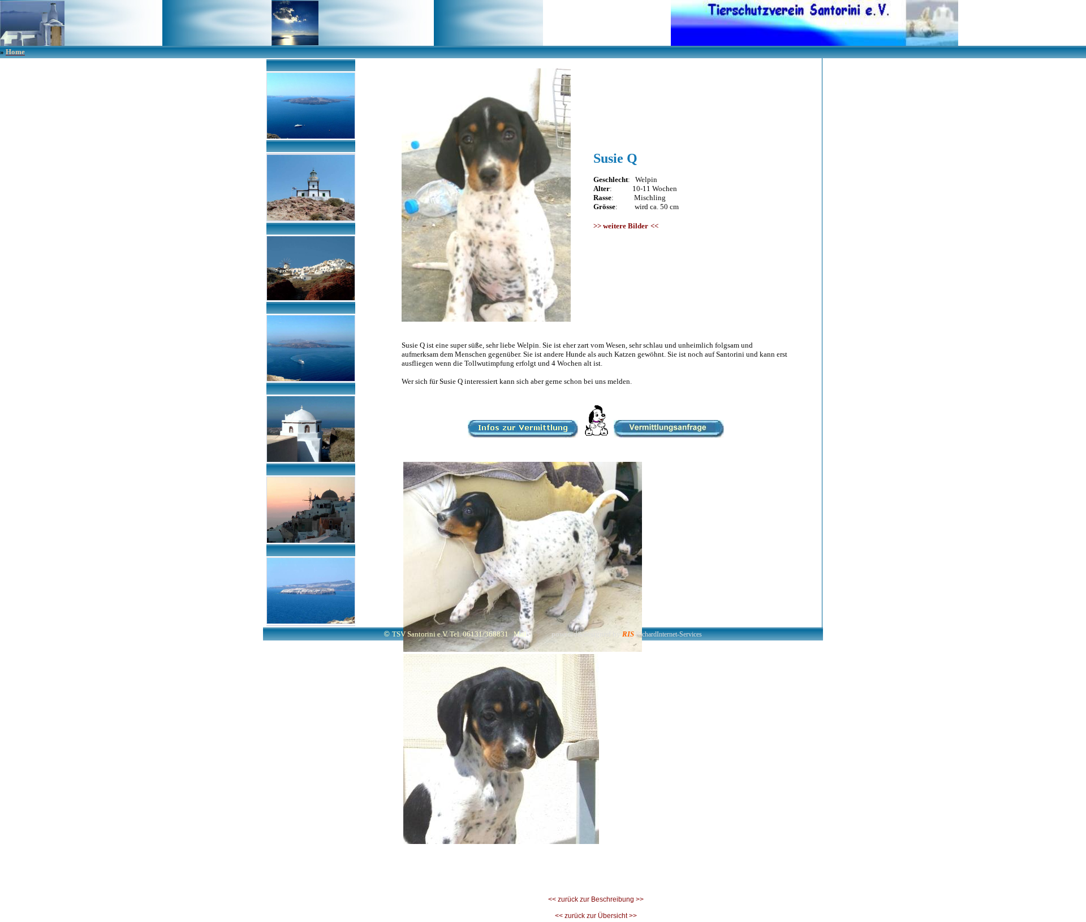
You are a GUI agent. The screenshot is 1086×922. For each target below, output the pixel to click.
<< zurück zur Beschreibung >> (596, 899)
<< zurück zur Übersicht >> (596, 916)
